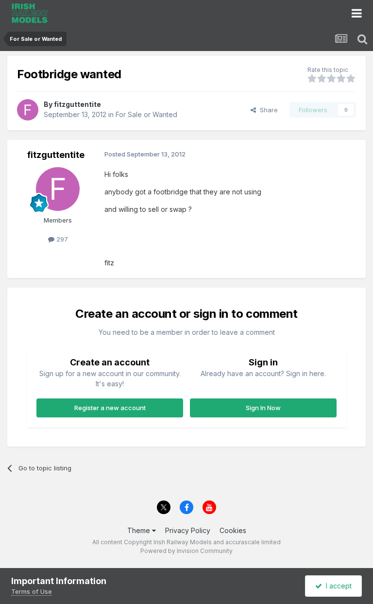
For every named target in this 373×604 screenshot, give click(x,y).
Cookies (233, 530)
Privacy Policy (187, 530)
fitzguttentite (77, 104)
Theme (139, 530)
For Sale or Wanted (146, 114)
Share (267, 110)
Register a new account (110, 408)
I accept (337, 586)
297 (61, 239)
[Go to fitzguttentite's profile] (27, 110)
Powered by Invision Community (186, 550)
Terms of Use (31, 591)
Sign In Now (263, 408)
